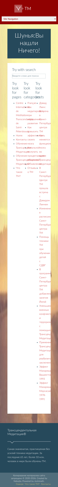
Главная (19, 484)
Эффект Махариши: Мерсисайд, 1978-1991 (46, 391)
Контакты (21, 139)
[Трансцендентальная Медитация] (29, 10)
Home (19, 135)
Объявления (34, 164)
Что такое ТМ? (19, 172)
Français (32, 103)
